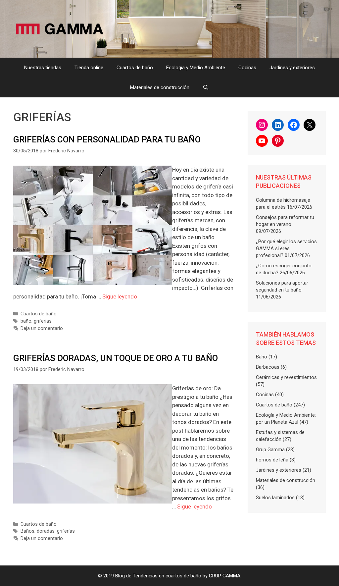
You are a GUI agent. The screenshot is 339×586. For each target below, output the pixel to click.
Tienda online (88, 68)
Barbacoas (267, 367)
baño (26, 321)
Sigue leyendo (119, 296)
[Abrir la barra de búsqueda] (206, 87)
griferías (43, 321)
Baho (261, 357)
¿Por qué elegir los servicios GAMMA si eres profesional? (286, 248)
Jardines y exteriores (292, 68)
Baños (27, 531)
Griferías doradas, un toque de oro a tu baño (115, 358)
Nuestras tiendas (42, 68)
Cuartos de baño (135, 68)
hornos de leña (272, 460)
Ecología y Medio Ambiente (195, 68)
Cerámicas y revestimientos (286, 377)
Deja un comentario (42, 328)
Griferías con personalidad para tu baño (107, 139)
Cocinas (247, 68)
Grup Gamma (270, 450)
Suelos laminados (275, 498)
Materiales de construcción (159, 87)
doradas (46, 531)
